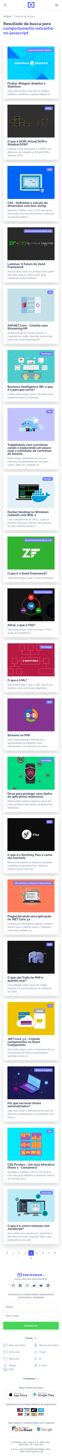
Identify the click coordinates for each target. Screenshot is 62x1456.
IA (40, 1358)
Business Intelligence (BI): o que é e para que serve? (30, 388)
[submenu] (35, 1338)
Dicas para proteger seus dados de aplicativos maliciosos (29, 795)
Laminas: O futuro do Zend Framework (26, 265)
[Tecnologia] (46, 354)
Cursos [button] (29, 1338)
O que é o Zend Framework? (27, 573)
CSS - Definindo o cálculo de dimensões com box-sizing (27, 204)
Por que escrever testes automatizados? (24, 1104)
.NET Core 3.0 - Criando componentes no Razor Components (23, 1042)
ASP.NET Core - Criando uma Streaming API (27, 327)
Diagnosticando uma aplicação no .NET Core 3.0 (29, 918)
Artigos (7, 16)
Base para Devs (17, 1345)
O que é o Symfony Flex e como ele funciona (29, 856)
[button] (22, 1429)
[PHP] (49, 412)
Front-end (14, 1352)
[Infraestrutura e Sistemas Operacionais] (32, 883)
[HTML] (48, 108)
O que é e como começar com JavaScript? (28, 1227)
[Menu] (56, 5)
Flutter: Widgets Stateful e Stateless (26, 85)
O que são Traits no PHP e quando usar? (25, 979)
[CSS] (49, 170)
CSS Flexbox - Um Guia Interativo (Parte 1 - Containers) (31, 1166)
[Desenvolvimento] (43, 592)
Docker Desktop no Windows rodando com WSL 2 (28, 513)
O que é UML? (17, 680)
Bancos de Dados (48, 1345)
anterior (7, 1253)
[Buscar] (5, 5)
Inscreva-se (31, 1325)
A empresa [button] (29, 1378)
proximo (31, 1259)
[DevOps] (47, 479)
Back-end (13, 1358)
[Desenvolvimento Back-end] (38, 231)
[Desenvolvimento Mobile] (39, 50)
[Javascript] (46, 1193)
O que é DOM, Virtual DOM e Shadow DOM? (27, 143)
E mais (42, 1365)
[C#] (50, 292)
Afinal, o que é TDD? (21, 625)
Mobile (12, 1365)
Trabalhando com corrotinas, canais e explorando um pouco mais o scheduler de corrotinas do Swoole (29, 449)
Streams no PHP (18, 735)
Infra (11, 1369)
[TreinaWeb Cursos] (31, 5)
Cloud (42, 1352)
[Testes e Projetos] (43, 1070)
